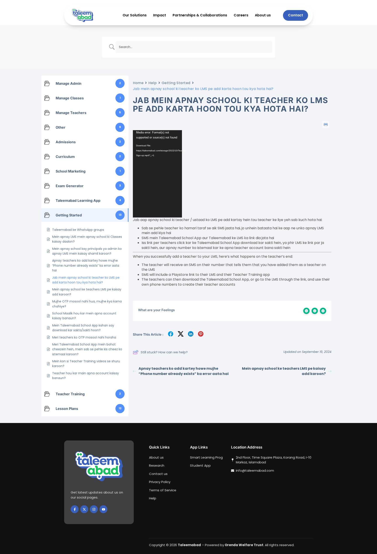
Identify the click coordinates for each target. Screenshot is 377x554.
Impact (159, 15)
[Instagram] (94, 509)
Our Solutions (135, 15)
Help (152, 82)
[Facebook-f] (75, 509)
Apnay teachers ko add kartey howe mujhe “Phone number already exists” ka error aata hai (184, 371)
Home (138, 82)
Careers (241, 15)
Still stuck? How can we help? (164, 352)
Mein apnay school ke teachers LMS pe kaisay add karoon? (284, 371)
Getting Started (176, 82)
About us (263, 15)
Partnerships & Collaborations (200, 15)
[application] (157, 173)
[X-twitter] (84, 509)
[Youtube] (103, 509)
